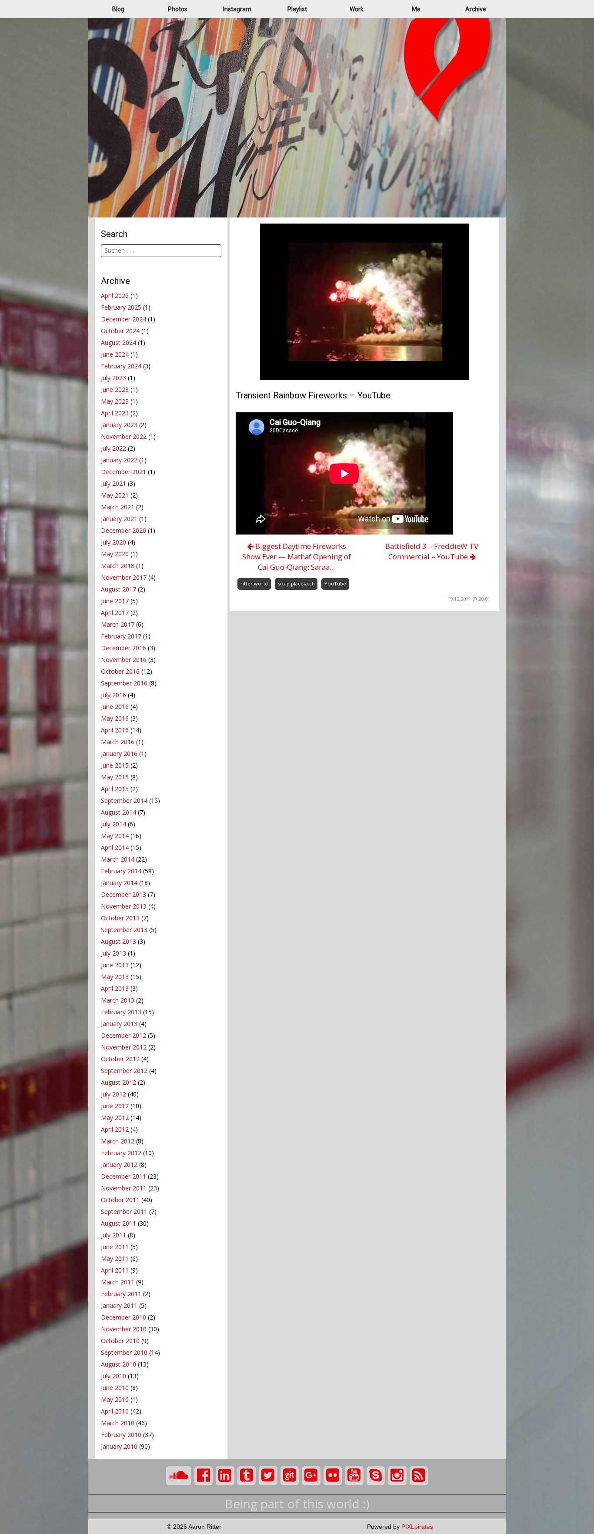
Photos (177, 9)
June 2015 (115, 765)
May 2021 (115, 495)
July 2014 (113, 824)
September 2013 (124, 930)
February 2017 (121, 636)
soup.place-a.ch (296, 583)
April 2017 (115, 612)
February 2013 (121, 1012)
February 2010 (121, 1434)
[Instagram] (397, 1475)
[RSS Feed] (419, 1475)
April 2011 (115, 1270)
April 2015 (115, 789)
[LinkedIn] (225, 1475)
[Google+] (311, 1475)
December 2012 (123, 1035)
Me (416, 9)
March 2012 (117, 1141)
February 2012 (121, 1153)
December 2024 (123, 319)
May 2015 (115, 777)
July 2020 (113, 542)
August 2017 (118, 589)
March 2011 (117, 1282)
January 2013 (119, 1023)
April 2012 (115, 1129)
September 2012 (124, 1070)
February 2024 (121, 366)
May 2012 (115, 1117)
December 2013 (123, 894)
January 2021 (119, 519)
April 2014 (115, 847)
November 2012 (124, 1047)
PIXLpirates (417, 1526)
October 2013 (120, 918)
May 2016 (115, 718)
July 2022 (113, 448)
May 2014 (115, 836)
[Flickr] (333, 1475)
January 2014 (119, 883)
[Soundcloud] (178, 1475)
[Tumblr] (246, 1475)
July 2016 (113, 695)
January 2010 (119, 1446)
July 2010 (113, 1376)
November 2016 (124, 659)
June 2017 (115, 601)
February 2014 (121, 871)
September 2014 (124, 800)
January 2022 (119, 460)
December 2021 (123, 472)
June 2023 (115, 389)
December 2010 (123, 1317)
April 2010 (115, 1411)
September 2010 (124, 1352)
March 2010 (117, 1423)
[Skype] (376, 1475)
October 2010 (120, 1341)
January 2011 (119, 1305)
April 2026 (115, 295)
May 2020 (115, 554)
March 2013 (117, 1000)
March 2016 (117, 742)
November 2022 (124, 436)
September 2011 (124, 1211)
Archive (475, 9)
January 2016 (119, 753)
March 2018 (117, 565)
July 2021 (113, 483)
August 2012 (118, 1082)
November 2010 (124, 1329)
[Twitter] (268, 1475)
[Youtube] (354, 1475)
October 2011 (120, 1200)
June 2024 (115, 354)
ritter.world (254, 583)
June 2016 (115, 706)
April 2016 (115, 730)
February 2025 (121, 307)
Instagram (237, 9)
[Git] (289, 1475)
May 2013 (115, 977)
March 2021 (117, 507)
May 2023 (115, 401)
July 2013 (113, 953)
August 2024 (118, 342)
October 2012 (120, 1059)
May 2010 (115, 1399)
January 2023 (119, 425)
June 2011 (115, 1247)
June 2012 (115, 1106)
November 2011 (124, 1188)
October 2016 (120, 671)
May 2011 (115, 1258)
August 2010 (118, 1364)
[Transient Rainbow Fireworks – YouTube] (364, 301)
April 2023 (115, 413)
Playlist (297, 9)
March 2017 (117, 624)
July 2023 (113, 378)
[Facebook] (203, 1475)
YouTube (335, 583)
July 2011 (113, 1235)
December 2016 (123, 648)
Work (357, 9)
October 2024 (120, 331)
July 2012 (113, 1094)
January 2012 (119, 1164)
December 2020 (123, 530)
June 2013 (115, 965)
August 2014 (118, 812)
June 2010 (115, 1388)
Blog (118, 9)
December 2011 (123, 1176)
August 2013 (118, 941)
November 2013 (124, 906)
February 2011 (121, 1294)
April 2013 (115, 988)
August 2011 (118, 1223)
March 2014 (117, 859)
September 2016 (124, 683)
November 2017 (124, 577)
